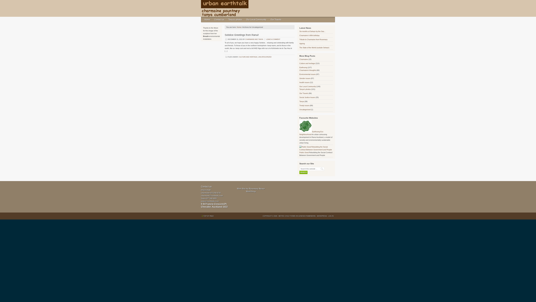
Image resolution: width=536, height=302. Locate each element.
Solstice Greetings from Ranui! (242, 35)
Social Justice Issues (307, 97)
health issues (304, 82)
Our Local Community (256, 19)
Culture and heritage (248, 57)
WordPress (322, 216)
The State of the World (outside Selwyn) (314, 48)
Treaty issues (304, 106)
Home (207, 19)
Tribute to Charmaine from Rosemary (313, 40)
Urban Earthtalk (268, 8)
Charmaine (303, 59)
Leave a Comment (273, 39)
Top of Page (208, 216)
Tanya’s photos (235, 19)
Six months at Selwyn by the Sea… (312, 31)
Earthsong (303, 68)
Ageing (302, 44)
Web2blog (251, 191)
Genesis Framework (307, 216)
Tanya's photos (305, 89)
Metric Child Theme (287, 216)
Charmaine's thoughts (307, 70)
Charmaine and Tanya (254, 39)
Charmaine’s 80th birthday (309, 35)
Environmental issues (307, 74)
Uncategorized (264, 57)
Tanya (301, 101)
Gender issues (304, 78)
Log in (331, 216)
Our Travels (276, 19)
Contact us (219, 19)
